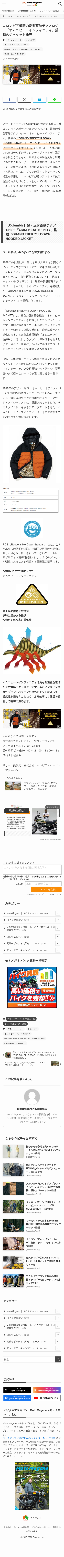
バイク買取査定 (18, 920)
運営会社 (7, 1527)
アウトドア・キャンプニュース (27, 950)
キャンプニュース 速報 (15, 1023)
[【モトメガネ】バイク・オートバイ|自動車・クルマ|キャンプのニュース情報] (32, 4)
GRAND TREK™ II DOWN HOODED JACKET (23, 49)
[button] (9, 100)
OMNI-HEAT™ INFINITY (14, 53)
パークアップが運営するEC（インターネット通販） (29, 1437)
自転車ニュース (18, 936)
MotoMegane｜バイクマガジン (27, 913)
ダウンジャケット (14, 40)
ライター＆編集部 (21, 1527)
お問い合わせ (32, 1531)
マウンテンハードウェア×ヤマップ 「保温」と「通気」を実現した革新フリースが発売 (41, 786)
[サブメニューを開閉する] (57, 913)
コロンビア (30, 40)
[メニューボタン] (4, 4)
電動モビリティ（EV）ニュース (26, 943)
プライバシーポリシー (41, 1527)
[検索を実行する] (58, 1359)
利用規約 (57, 1527)
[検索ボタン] (60, 4)
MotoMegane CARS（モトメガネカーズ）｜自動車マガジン (31, 928)
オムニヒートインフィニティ (16, 44)
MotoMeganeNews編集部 (32, 1108)
